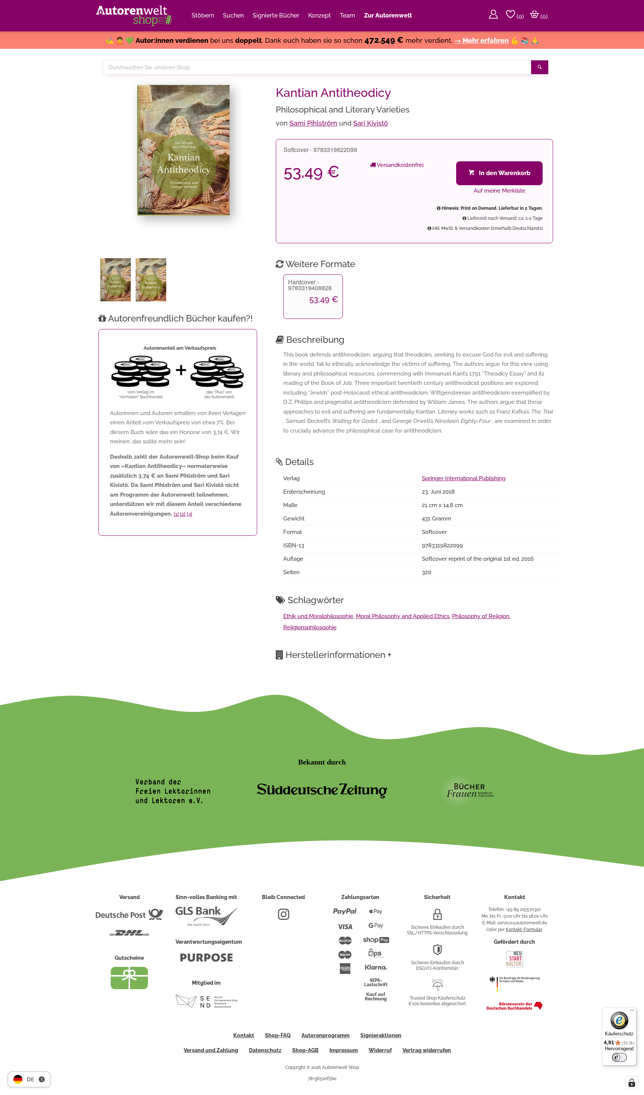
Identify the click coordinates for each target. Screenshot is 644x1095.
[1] (176, 514)
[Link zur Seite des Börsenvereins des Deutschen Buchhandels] (515, 1008)
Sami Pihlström (313, 123)
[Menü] (632, 1011)
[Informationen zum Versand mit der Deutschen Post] (129, 917)
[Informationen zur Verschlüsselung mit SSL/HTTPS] (437, 917)
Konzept (319, 15)
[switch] (619, 1057)
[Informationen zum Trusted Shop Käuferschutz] (437, 988)
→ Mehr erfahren (481, 40)
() (519, 16)
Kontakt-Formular (524, 929)
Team (347, 15)
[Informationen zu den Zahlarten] (345, 914)
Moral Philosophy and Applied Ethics (402, 616)
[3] (189, 514)
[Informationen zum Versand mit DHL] (129, 936)
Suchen (233, 15)
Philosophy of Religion (480, 616)
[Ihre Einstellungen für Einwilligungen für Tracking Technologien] (631, 1082)
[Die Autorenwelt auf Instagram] (283, 917)
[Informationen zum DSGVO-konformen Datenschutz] (437, 952)
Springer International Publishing (463, 478)
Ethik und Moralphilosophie (318, 616)
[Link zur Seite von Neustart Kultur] (514, 966)
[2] (183, 514)
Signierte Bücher (276, 15)
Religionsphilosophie (310, 627)
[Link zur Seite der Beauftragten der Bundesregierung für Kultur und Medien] (514, 996)
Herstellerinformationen (338, 654)
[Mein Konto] (493, 15)
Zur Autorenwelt (388, 15)
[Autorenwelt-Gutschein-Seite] (129, 987)
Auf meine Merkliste (499, 190)
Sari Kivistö (370, 123)
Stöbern (203, 15)
